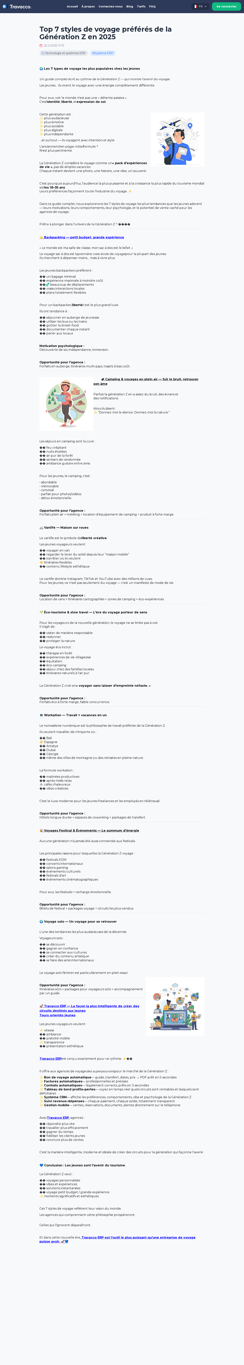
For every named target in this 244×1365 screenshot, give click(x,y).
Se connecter (227, 6)
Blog (129, 6)
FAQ (152, 6)
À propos (88, 6)
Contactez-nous (111, 6)
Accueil (72, 6)
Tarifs (141, 6)
